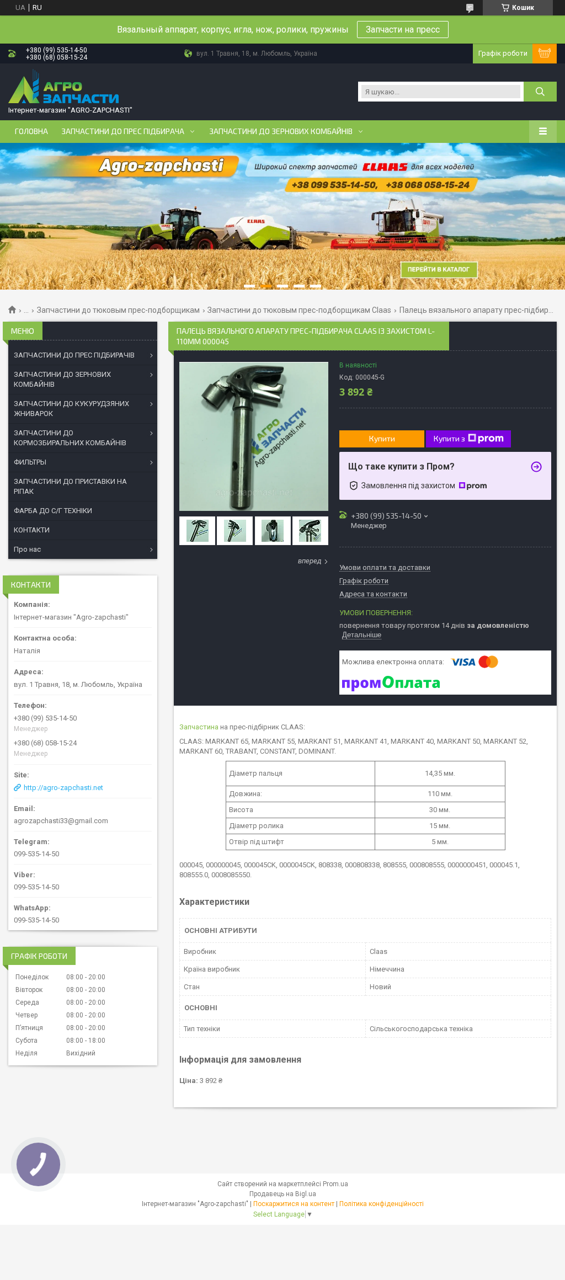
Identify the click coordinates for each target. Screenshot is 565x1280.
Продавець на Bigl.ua (282, 1194)
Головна (31, 131)
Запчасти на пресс (403, 29)
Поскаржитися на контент (293, 1204)
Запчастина (198, 727)
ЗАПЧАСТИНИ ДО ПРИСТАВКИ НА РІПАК (70, 486)
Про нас (27, 549)
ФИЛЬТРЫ (30, 462)
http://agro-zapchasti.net (63, 787)
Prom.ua (335, 1184)
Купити (382, 438)
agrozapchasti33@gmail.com (61, 821)
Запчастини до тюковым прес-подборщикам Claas (299, 310)
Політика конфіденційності (381, 1204)
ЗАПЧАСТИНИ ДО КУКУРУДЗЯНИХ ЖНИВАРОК (71, 408)
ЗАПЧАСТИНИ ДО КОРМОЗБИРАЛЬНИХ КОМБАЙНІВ (70, 438)
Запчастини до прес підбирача (122, 131)
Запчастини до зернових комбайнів (281, 131)
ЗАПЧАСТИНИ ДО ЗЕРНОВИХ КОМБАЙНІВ (62, 379)
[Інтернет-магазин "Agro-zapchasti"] (63, 87)
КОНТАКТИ (32, 530)
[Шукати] (540, 92)
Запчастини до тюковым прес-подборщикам (118, 310)
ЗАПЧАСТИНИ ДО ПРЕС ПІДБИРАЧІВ (74, 355)
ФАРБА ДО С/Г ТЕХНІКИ (53, 510)
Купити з (449, 438)
